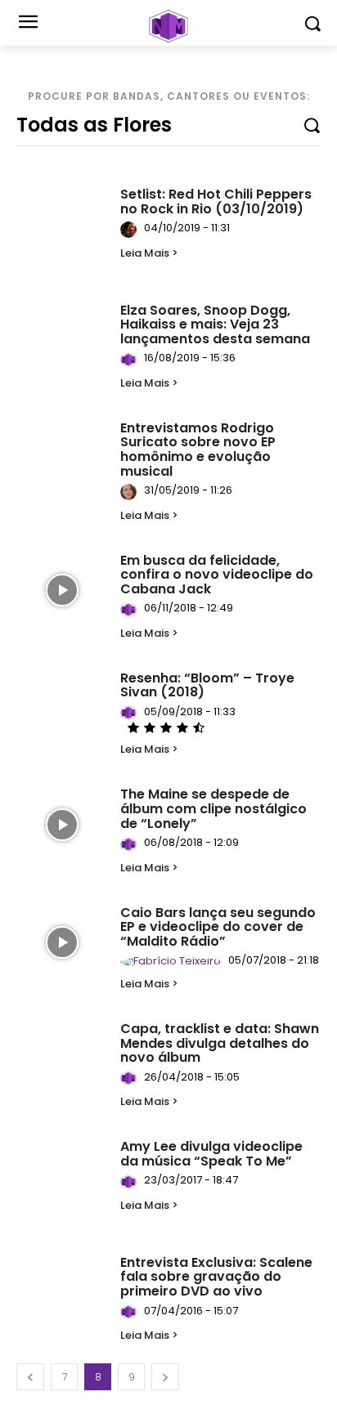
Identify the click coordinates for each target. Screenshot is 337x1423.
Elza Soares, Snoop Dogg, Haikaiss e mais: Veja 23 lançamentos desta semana (215, 324)
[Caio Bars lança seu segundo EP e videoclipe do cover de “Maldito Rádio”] (62, 943)
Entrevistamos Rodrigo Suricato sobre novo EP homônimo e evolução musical (198, 449)
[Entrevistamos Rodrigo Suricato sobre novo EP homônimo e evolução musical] (62, 458)
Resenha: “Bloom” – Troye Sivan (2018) (207, 685)
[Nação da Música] (168, 26)
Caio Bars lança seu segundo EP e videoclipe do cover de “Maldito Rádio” (218, 927)
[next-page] (165, 1376)
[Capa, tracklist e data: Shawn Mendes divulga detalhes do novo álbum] (62, 1059)
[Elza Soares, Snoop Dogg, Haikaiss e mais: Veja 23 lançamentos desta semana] (62, 341)
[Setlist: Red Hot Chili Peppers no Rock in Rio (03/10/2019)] (62, 225)
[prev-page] (30, 1376)
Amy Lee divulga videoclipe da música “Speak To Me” (211, 1153)
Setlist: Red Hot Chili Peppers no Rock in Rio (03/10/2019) (216, 201)
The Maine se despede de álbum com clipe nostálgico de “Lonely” (213, 808)
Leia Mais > (149, 253)
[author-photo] (131, 230)
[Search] (312, 124)
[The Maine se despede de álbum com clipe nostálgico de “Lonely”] (62, 824)
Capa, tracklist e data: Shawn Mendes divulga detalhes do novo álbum (219, 1043)
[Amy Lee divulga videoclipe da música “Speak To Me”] (62, 1177)
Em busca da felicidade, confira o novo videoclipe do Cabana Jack (216, 574)
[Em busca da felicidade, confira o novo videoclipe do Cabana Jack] (62, 591)
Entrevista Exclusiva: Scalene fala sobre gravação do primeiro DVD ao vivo (216, 1276)
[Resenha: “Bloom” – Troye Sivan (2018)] (62, 708)
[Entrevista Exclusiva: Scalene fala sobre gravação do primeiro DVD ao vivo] (62, 1293)
